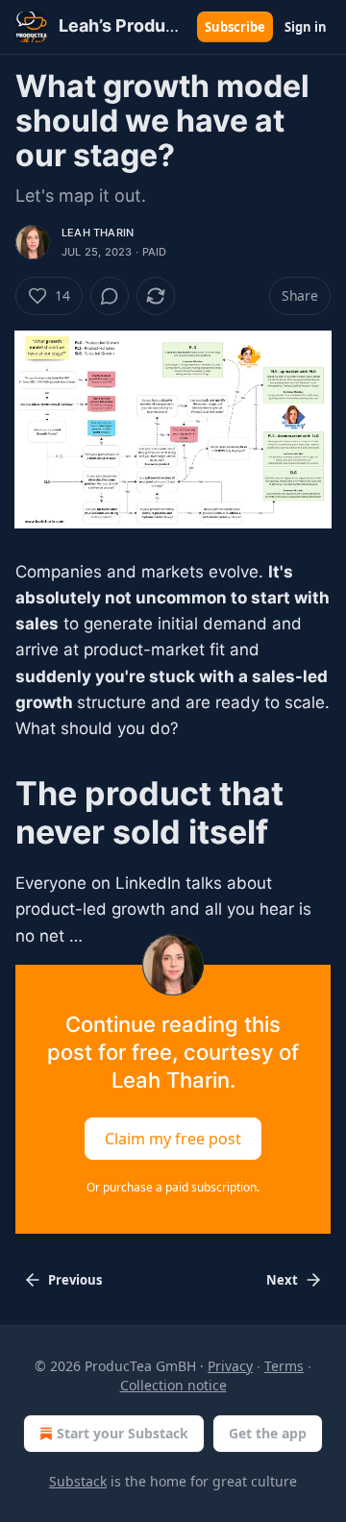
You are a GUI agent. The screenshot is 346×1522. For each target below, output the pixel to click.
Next (282, 1280)
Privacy (230, 1366)
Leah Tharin (98, 232)
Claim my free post (173, 1137)
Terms (284, 1366)
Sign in (305, 27)
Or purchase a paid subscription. (173, 1187)
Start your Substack (122, 1433)
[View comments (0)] (109, 296)
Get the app (268, 1433)
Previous (75, 1280)
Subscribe (235, 27)
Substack (78, 1481)
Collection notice (173, 1385)
